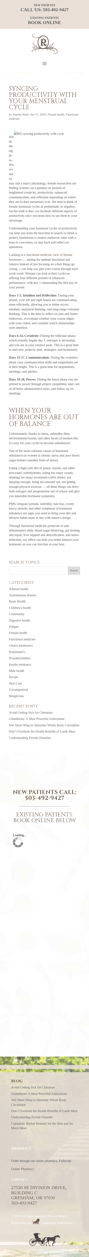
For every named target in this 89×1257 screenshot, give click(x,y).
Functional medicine (22, 639)
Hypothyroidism (19, 658)
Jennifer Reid (20, 114)
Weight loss (16, 696)
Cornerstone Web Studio (57, 1223)
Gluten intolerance (21, 645)
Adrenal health (18, 589)
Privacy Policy (56, 1216)
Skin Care (15, 683)
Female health (56, 114)
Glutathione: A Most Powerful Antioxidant (36, 719)
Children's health (20, 608)
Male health (16, 670)
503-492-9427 (56, 9)
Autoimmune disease (22, 595)
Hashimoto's (17, 652)
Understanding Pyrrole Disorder (30, 738)
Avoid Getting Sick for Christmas (31, 712)
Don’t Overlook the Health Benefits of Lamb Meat (42, 731)
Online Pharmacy (22, 1169)
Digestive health (19, 620)
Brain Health (17, 601)
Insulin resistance (20, 664)
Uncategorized (18, 689)
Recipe (13, 677)
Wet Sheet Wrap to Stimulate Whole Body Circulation (44, 725)
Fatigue (14, 626)
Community (16, 614)
